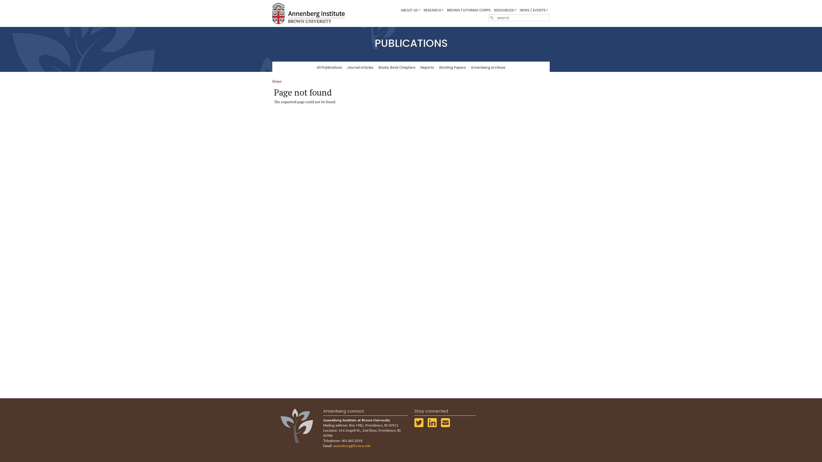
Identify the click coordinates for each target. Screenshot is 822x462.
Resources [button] (504, 10)
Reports (427, 67)
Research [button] (432, 10)
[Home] (310, 13)
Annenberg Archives (488, 67)
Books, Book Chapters (396, 67)
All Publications (329, 67)
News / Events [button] (532, 10)
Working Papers (452, 67)
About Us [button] (409, 10)
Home (276, 81)
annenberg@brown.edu (352, 445)
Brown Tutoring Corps (469, 10)
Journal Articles (360, 67)
